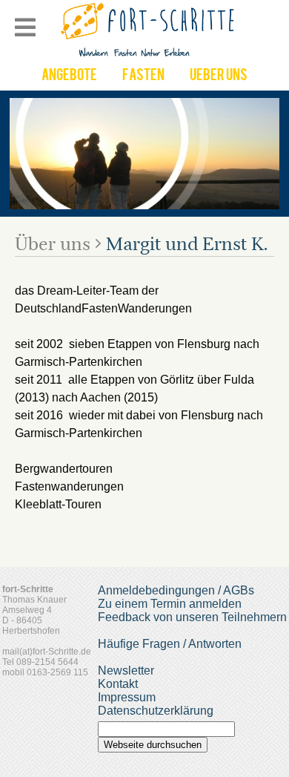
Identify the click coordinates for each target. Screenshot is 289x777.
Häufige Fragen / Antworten (170, 643)
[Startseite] (149, 55)
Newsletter (126, 670)
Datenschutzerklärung (155, 710)
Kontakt (118, 684)
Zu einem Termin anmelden (170, 603)
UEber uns (219, 76)
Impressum (127, 697)
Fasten (143, 76)
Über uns (52, 244)
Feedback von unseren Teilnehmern (192, 617)
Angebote (69, 76)
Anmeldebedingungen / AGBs (176, 590)
